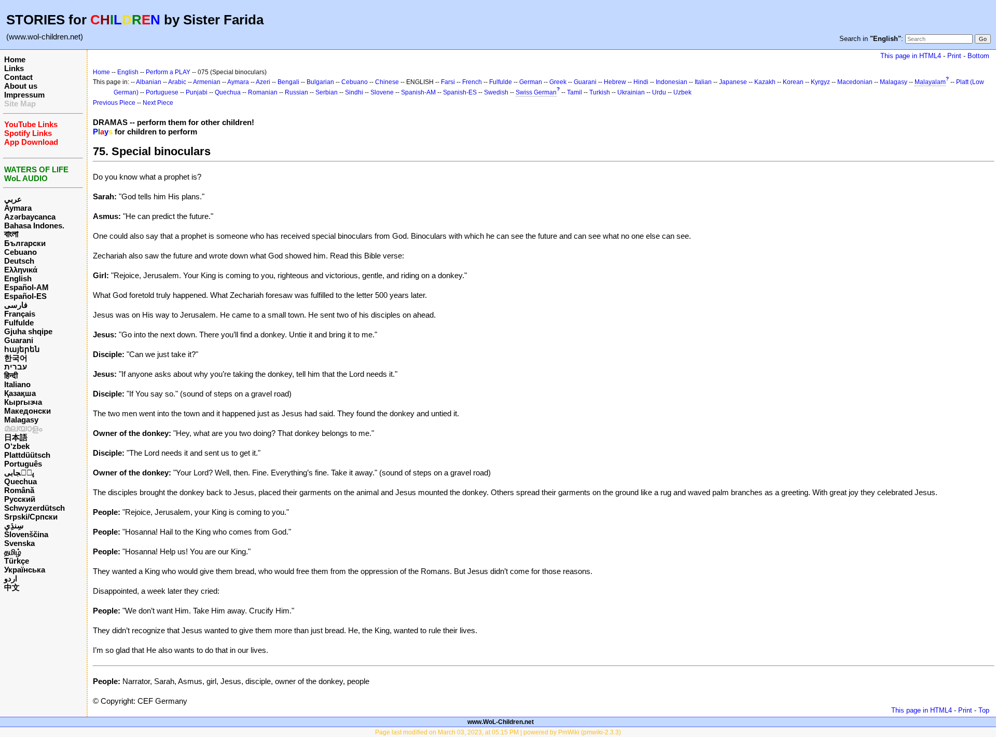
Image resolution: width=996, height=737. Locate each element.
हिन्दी (11, 375)
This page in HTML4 (910, 56)
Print (954, 56)
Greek (557, 82)
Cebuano (20, 252)
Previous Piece (114, 102)
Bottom (978, 56)
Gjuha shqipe (28, 331)
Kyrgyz (820, 82)
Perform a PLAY (168, 72)
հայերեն (22, 349)
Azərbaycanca (30, 216)
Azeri (263, 82)
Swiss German (536, 92)
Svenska (19, 543)
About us (20, 85)
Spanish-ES (460, 92)
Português (23, 463)
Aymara (18, 207)
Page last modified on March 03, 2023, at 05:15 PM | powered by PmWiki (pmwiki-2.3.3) (498, 732)
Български (25, 243)
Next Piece (158, 102)
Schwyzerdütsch (34, 507)
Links (14, 68)
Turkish (599, 92)
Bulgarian (320, 82)
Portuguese (162, 92)
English (18, 278)
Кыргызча (23, 402)
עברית (15, 366)
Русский (19, 499)
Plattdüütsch (27, 455)
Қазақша (20, 393)
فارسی (15, 305)
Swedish (496, 92)
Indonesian (671, 82)
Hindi (640, 82)
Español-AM (26, 287)
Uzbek (682, 92)
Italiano (17, 384)
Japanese (733, 82)
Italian (703, 82)
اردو (10, 578)
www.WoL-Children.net (500, 722)
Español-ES (25, 296)
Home (14, 59)
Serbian (326, 92)
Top (983, 710)
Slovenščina (26, 534)
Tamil (574, 92)
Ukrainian (631, 92)
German (530, 82)
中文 (12, 587)
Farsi (448, 82)
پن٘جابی (19, 472)
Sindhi (354, 92)
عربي (13, 199)
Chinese (387, 82)
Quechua (20, 481)
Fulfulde (19, 322)
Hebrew (615, 82)
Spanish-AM (418, 92)
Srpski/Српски (31, 516)
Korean (793, 82)
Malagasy (21, 419)
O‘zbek (17, 446)
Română (19, 490)
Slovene (382, 92)
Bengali (288, 82)
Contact (18, 77)
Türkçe (16, 560)
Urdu (659, 92)
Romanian (263, 92)
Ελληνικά (20, 269)
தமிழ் (12, 552)
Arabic (177, 82)
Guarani (18, 340)
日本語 (15, 437)
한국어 (15, 357)
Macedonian (855, 82)
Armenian (206, 82)
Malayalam (930, 82)
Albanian (148, 82)
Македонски (27, 410)
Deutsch (19, 260)
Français (19, 313)
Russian (296, 92)
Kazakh (765, 82)
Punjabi (197, 92)
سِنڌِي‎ (14, 525)
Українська (24, 569)
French (472, 82)
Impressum (24, 94)
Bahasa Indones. (34, 225)
